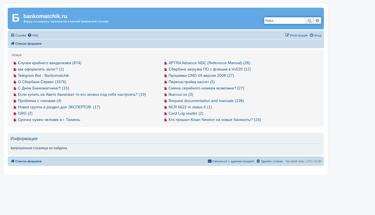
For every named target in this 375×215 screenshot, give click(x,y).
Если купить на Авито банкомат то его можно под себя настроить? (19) (82, 94)
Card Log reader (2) (186, 113)
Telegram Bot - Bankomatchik (43, 75)
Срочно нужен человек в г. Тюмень (49, 119)
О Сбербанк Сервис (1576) (42, 82)
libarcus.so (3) (181, 94)
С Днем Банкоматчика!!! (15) (43, 88)
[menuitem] (32, 35)
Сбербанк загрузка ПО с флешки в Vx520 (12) (210, 69)
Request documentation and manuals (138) (206, 100)
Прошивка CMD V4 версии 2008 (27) (201, 75)
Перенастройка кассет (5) (192, 82)
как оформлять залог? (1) (41, 69)
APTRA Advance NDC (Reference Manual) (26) (209, 63)
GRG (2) (25, 113)
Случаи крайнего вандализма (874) (50, 63)
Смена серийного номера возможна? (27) (206, 88)
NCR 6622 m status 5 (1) (190, 107)
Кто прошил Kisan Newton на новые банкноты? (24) (215, 119)
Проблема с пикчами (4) (39, 100)
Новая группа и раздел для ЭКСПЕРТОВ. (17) (59, 107)
